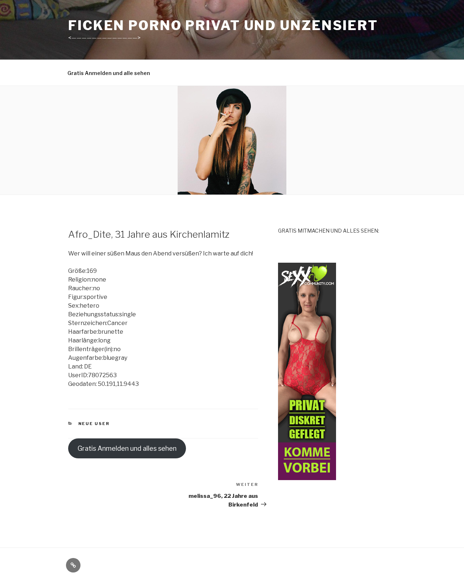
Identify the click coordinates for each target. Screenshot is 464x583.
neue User (94, 423)
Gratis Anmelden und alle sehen (108, 73)
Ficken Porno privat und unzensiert (223, 25)
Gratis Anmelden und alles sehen (127, 448)
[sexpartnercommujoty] (307, 476)
